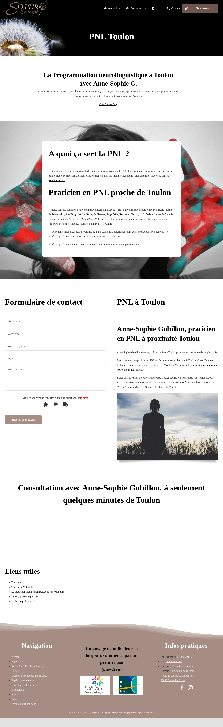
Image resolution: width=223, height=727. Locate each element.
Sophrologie (17, 661)
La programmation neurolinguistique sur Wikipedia (37, 591)
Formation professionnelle (24, 685)
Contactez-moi (150, 712)
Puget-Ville (112, 214)
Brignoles (76, 214)
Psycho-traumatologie (22, 680)
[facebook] (182, 687)
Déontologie (17, 689)
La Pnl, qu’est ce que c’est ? (25, 596)
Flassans (101, 214)
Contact (15, 699)
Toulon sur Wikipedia (22, 587)
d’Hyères (65, 214)
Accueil (15, 656)
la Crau (166, 214)
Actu (13, 694)
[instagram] (190, 687)
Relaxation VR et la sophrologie (28, 666)
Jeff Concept (124, 712)
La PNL (15, 671)
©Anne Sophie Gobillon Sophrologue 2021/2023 (87, 712)
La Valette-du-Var (152, 214)
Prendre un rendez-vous (23, 703)
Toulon (134, 214)
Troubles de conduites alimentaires (29, 675)
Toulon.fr (16, 582)
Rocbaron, (124, 214)
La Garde (87, 214)
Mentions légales (136, 712)
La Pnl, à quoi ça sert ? (23, 601)
